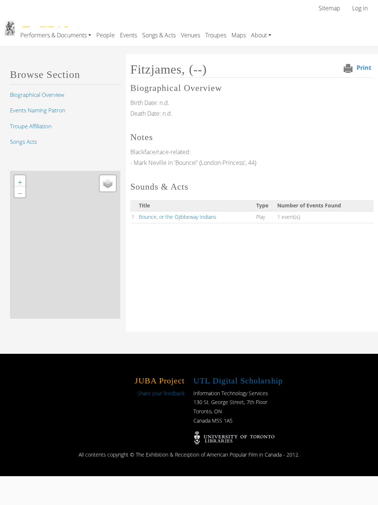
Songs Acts (23, 141)
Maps (238, 35)
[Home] (9, 25)
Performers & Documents (53, 35)
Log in (360, 8)
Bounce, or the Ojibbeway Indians (177, 216)
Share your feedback (161, 393)
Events (128, 35)
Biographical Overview (37, 94)
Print (364, 68)
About (259, 35)
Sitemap (329, 8)
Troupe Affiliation (31, 126)
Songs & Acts (159, 35)
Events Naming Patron (37, 110)
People (105, 35)
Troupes (215, 35)
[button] (19, 180)
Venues (190, 35)
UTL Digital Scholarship (238, 380)
